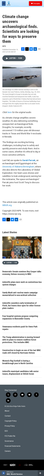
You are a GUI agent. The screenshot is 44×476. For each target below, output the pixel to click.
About (7, 411)
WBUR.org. (7, 205)
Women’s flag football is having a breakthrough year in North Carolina (17, 362)
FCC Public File (10, 436)
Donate (36, 3)
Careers (8, 451)
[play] (3, 473)
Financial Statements (12, 446)
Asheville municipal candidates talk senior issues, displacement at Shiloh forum (20, 372)
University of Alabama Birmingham (18, 166)
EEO (6, 431)
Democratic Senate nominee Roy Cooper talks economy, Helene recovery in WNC (21, 272)
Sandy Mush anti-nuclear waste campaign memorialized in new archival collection (20, 293)
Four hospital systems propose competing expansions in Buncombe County (20, 317)
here (9, 112)
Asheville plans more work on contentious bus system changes (22, 283)
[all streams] (41, 473)
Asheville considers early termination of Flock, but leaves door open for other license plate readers (21, 305)
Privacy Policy (10, 426)
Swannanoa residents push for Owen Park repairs (19, 327)
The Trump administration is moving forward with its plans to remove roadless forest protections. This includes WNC (21, 339)
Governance (9, 441)
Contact (8, 416)
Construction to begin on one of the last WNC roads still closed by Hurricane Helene (21, 351)
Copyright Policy (11, 421)
